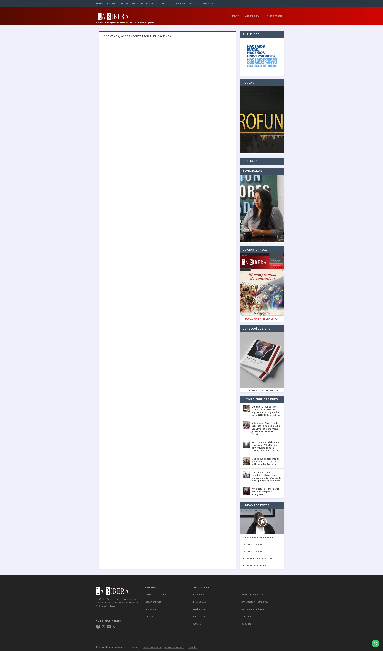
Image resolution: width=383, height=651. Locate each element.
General (99, 3)
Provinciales (152, 3)
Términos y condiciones (174, 647)
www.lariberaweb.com (152, 647)
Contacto (149, 616)
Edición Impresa (153, 601)
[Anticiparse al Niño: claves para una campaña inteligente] (246, 491)
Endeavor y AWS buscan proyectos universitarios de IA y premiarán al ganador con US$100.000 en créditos (266, 410)
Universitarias (206, 3)
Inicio (235, 16)
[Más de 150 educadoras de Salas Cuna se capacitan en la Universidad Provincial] (246, 461)
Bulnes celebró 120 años (255, 565)
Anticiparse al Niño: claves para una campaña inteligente (265, 491)
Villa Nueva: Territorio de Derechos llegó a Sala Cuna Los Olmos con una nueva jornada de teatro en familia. (266, 428)
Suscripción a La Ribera (157, 594)
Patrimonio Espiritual (253, 609)
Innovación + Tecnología (255, 601)
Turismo (192, 3)
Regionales (167, 3)
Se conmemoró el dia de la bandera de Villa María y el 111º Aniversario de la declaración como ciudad (266, 446)
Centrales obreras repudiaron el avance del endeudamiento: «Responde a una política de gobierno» (266, 476)
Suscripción (274, 16)
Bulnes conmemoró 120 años (258, 558)
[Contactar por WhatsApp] (375, 643)
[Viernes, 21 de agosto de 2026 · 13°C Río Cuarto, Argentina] (125, 16)
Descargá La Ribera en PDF (262, 319)
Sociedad (180, 3)
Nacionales (137, 3)
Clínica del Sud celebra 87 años (259, 537)
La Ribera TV (251, 16)
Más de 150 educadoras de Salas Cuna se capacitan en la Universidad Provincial (266, 461)
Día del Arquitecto (252, 544)
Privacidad (192, 647)
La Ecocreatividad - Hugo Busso (262, 390)
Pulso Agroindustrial (117, 3)
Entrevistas (199, 616)
